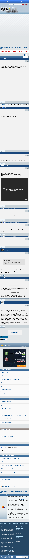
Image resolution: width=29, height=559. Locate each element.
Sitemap (9, 523)
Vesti (22, 526)
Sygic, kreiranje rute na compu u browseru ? (11, 472)
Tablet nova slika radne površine (9, 382)
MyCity (1, 47)
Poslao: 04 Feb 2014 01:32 (12, 153)
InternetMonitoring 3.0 (7, 389)
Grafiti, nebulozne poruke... (8, 412)
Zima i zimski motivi (6, 405)
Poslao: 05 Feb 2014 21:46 (14, 222)
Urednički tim (15, 523)
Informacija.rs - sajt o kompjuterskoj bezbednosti (12, 375)
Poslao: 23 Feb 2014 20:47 (14, 250)
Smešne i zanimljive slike (7, 436)
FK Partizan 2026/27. (6, 408)
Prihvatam (19, 557)
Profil (3, 102)
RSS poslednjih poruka (7, 483)
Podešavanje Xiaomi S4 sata (8, 468)
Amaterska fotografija (7, 401)
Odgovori (5, 336)
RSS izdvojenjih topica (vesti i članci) (10, 486)
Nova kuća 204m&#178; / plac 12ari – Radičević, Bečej (14, 415)
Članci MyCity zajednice (23, 523)
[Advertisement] (14, 30)
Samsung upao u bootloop (8, 461)
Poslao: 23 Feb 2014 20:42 (12, 236)
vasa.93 (6, 107)
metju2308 (3, 58)
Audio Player (5, 372)
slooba (6, 303)
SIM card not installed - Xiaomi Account (10, 379)
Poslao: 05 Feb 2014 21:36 (12, 208)
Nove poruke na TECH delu (7, 369)
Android (12, 47)
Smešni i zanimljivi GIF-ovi (8, 440)
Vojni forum (18, 528)
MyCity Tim (8, 554)
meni (7, 1)
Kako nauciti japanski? (7, 422)
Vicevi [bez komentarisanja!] (8, 418)
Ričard (6, 250)
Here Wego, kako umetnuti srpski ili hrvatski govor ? (13, 465)
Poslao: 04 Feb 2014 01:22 (14, 107)
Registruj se (3, 104)
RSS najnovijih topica (7, 479)
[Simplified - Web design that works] (20, 541)
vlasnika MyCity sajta (10, 550)
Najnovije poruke (3, 523)
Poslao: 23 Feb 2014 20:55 (12, 277)
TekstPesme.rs (18, 530)
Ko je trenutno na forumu (7, 494)
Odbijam (25, 557)
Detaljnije (22, 499)
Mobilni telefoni (7, 47)
